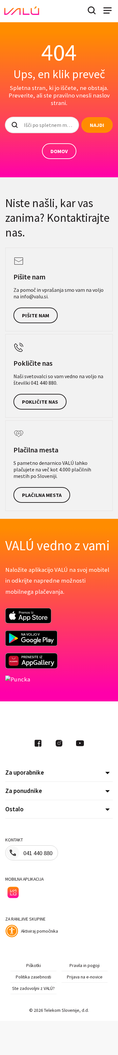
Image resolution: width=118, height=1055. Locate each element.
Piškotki (33, 965)
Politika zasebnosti (33, 977)
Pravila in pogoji (84, 965)
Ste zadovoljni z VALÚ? (33, 988)
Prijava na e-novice (85, 977)
